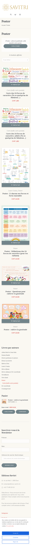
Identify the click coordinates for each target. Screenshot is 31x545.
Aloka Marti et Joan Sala (9, 352)
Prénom (4, 438)
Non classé (5, 377)
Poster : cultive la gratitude (15, 330)
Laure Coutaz (12, 191)
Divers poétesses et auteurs (10, 358)
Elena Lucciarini (7, 361)
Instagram (5, 513)
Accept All (15, 533)
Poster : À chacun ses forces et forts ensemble (15, 194)
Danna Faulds (6, 355)
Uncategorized (6, 389)
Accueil (3, 25)
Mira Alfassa (5, 369)
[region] (15, 531)
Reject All (15, 542)
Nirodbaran (5, 375)
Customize (15, 537)
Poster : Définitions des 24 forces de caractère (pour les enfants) (15, 253)
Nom (3, 446)
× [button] (2, 399)
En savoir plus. (10, 526)
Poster (20, 191)
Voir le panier (15, 46)
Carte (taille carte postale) (15, 90)
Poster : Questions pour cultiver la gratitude (15, 292)
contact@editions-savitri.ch (12, 484)
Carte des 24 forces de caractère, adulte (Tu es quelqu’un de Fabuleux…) (15, 136)
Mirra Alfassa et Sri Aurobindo (11, 372)
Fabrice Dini (5, 363)
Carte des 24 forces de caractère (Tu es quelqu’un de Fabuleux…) (15, 95)
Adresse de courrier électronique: (12, 455)
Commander (22, 411)
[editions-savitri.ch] (15, 7)
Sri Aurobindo (6, 386)
